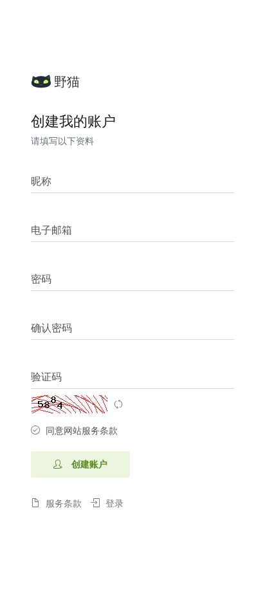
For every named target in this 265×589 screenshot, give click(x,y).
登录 (113, 504)
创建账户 (88, 464)
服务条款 (62, 504)
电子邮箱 (51, 230)
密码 (41, 279)
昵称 (41, 181)
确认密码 (51, 328)
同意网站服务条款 (82, 431)
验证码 (46, 377)
